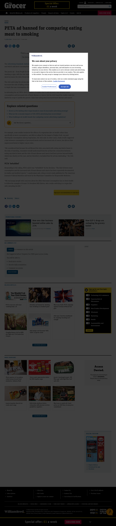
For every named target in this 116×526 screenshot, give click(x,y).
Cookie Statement (59, 81)
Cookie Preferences (49, 87)
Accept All (65, 87)
